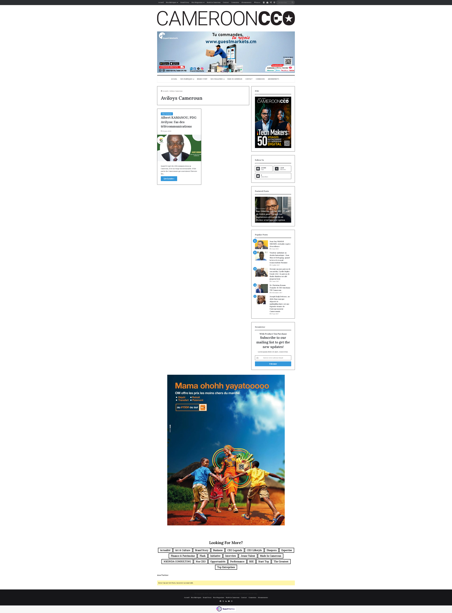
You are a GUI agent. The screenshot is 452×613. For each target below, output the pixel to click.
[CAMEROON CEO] (226, 18)
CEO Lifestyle (254, 550)
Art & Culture (182, 550)
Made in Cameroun (213, 2)
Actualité (165, 550)
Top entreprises (226, 567)
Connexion (235, 2)
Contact (226, 2)
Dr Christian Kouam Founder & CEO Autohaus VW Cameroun (280, 287)
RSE (251, 561)
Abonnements (246, 2)
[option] (273, 210)
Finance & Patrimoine (183, 555)
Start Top (263, 561)
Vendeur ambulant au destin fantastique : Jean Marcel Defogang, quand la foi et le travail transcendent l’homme (280, 258)
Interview (230, 555)
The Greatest (167, 114)
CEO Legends (234, 550)
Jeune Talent (248, 555)
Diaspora (272, 550)
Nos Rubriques (171, 2)
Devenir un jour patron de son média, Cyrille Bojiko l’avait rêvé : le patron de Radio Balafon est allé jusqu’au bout (280, 274)
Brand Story (184, 2)
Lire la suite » (169, 179)
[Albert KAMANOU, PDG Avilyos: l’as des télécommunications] (179, 148)
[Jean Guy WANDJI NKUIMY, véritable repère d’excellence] (261, 244)
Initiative (215, 555)
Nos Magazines (197, 2)
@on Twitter (162, 575)
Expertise (286, 550)
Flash (203, 555)
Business (218, 550)
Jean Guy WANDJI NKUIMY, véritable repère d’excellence (280, 243)
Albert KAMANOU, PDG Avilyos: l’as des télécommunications (178, 121)
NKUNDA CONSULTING (177, 561)
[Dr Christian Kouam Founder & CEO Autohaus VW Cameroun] (261, 288)
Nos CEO (201, 561)
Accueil (161, 2)
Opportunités (217, 561)
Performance (237, 561)
